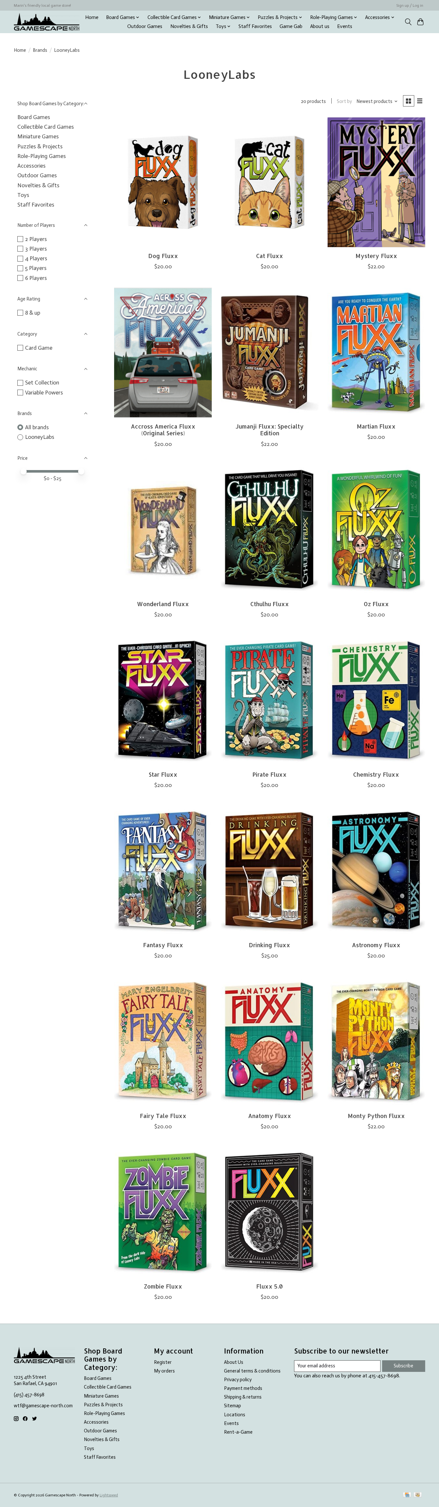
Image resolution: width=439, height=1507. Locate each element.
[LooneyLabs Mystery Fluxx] (376, 182)
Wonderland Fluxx (163, 603)
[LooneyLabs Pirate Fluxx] (269, 701)
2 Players (36, 239)
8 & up (32, 312)
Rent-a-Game (238, 1432)
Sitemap (232, 1406)
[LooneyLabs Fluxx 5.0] (269, 1213)
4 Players (36, 258)
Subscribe (403, 1366)
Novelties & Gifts (189, 26)
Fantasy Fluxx (163, 944)
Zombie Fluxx (163, 1286)
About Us (233, 1362)
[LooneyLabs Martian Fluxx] (376, 353)
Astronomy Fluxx (376, 944)
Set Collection (42, 382)
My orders (164, 1371)
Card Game (38, 347)
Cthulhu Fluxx (269, 603)
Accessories (31, 165)
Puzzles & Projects (40, 146)
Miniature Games (38, 136)
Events (344, 26)
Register (163, 1362)
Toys (23, 195)
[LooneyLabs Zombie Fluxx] (163, 1213)
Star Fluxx (163, 774)
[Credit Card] (407, 1495)
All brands (37, 427)
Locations (234, 1415)
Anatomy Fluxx (269, 1115)
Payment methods (243, 1388)
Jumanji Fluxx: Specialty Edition (270, 430)
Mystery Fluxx (376, 255)
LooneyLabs (39, 436)
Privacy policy (238, 1379)
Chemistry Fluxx (376, 774)
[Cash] (418, 1495)
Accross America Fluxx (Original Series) (163, 430)
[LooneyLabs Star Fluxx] (163, 701)
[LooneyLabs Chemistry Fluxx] (376, 701)
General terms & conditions (252, 1371)
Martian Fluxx (376, 426)
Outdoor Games (144, 26)
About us (319, 26)
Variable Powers (44, 392)
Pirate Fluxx (269, 774)
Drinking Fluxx (269, 944)
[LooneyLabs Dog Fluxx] (163, 182)
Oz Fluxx (376, 603)
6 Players (36, 278)
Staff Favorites (255, 26)
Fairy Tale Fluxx (163, 1115)
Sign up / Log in (409, 5)
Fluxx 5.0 (269, 1286)
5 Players (36, 268)
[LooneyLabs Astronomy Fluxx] (376, 871)
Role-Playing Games (41, 156)
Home (91, 17)
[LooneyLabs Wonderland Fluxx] (163, 530)
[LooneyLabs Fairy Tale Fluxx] (163, 1042)
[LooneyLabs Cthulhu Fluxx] (269, 530)
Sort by (344, 101)
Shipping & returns (243, 1397)
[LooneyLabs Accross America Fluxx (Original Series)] (163, 353)
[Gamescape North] (46, 22)
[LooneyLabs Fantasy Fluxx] (163, 871)
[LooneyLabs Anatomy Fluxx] (269, 1042)
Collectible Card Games (45, 126)
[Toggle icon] (408, 22)
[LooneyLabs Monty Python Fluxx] (376, 1042)
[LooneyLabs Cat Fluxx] (269, 182)
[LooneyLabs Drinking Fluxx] (269, 871)
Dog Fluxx (163, 255)
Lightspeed (109, 1495)
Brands (40, 50)
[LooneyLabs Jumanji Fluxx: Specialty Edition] (269, 353)
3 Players (36, 248)
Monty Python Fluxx (376, 1115)
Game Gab (291, 26)
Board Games (33, 117)
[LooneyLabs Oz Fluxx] (376, 530)
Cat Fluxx (269, 255)
